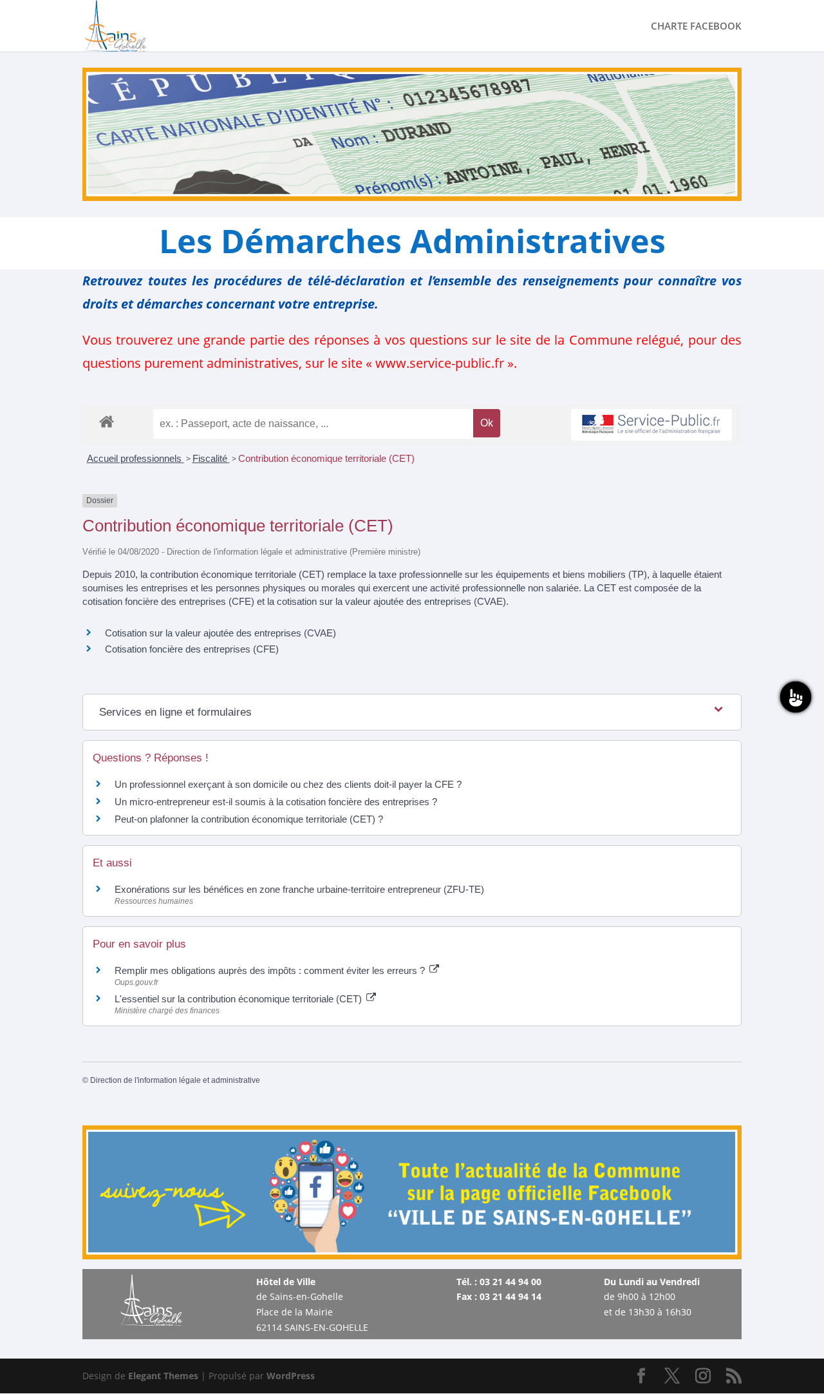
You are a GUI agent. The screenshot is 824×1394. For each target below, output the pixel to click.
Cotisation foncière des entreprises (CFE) (192, 649)
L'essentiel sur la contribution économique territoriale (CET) (239, 998)
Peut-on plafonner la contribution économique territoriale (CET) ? (249, 819)
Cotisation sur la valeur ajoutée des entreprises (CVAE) (220, 632)
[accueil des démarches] (106, 421)
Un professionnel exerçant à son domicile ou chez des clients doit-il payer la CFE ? (288, 784)
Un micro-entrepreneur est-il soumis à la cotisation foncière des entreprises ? (276, 801)
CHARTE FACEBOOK (696, 26)
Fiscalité (211, 458)
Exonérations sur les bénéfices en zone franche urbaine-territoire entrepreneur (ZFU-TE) (299, 889)
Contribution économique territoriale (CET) (326, 458)
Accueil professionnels (135, 458)
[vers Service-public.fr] (651, 425)
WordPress (291, 1376)
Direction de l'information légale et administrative (175, 1080)
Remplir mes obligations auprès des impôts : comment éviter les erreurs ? (271, 970)
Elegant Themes (163, 1376)
